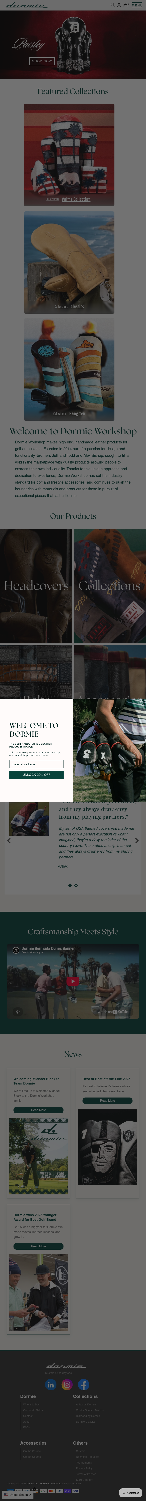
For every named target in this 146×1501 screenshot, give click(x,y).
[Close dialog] (143, 702)
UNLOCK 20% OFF (37, 774)
